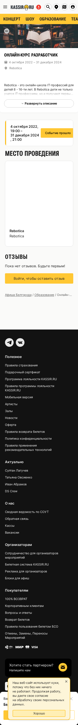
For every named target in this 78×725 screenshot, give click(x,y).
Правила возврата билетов (25, 431)
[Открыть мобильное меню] (5, 7)
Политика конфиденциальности (28, 438)
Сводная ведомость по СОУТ (27, 512)
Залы (9, 411)
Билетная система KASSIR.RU (27, 564)
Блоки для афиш (17, 578)
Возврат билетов (17, 619)
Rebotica (15, 68)
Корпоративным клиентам (24, 606)
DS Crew (11, 491)
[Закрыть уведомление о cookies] (66, 681)
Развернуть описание (41, 103)
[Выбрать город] (56, 6)
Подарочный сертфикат (22, 372)
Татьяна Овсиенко (18, 477)
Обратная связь (17, 518)
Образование (44, 295)
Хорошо (39, 713)
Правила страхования (21, 365)
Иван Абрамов (16, 484)
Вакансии (12, 532)
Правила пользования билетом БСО (31, 626)
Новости (11, 418)
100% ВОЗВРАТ (16, 599)
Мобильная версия (19, 397)
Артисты (11, 404)
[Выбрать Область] (64, 6)
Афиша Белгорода (18, 295)
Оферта (10, 425)
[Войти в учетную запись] (72, 6)
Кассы (10, 525)
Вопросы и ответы (18, 612)
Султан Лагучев (16, 470)
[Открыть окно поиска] (48, 6)
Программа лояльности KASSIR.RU (31, 379)
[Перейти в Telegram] (9, 342)
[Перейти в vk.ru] (20, 342)
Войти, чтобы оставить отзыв (39, 278)
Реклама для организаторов (26, 571)
